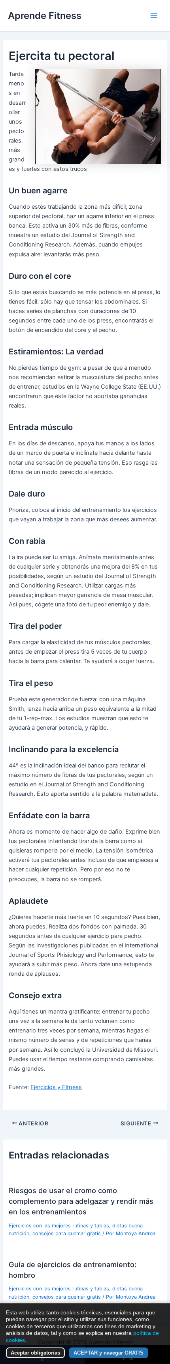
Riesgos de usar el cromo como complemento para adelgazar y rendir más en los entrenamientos (81, 1201)
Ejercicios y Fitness (56, 1087)
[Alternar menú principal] (153, 15)
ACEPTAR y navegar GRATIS (109, 1353)
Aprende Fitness (44, 15)
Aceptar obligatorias (35, 1353)
